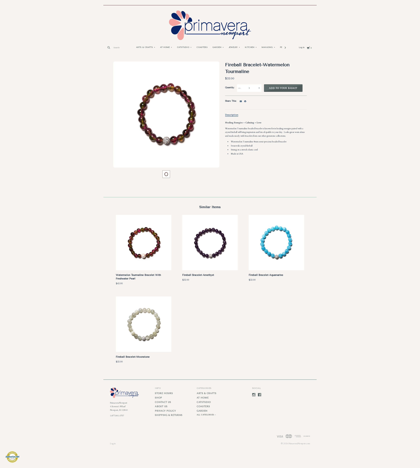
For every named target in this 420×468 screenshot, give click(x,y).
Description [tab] (231, 114)
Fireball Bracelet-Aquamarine (266, 275)
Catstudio (183, 47)
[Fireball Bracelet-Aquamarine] (276, 243)
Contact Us (163, 402)
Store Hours (164, 393)
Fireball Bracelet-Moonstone (133, 356)
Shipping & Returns (168, 415)
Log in (301, 47)
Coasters (202, 47)
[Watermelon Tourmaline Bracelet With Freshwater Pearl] (143, 243)
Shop (158, 398)
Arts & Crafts (144, 47)
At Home (165, 47)
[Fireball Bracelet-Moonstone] (143, 324)
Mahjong (267, 47)
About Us (161, 406)
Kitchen (249, 47)
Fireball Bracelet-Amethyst (198, 275)
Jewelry (233, 47)
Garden (216, 47)
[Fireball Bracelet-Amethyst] (210, 243)
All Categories (206, 415)
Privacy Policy (165, 411)
